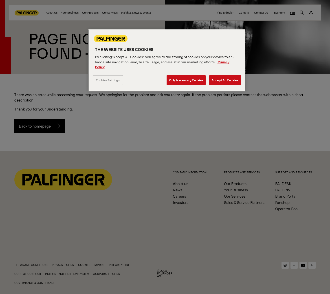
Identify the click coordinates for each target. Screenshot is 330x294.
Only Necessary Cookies (186, 80)
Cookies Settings (108, 80)
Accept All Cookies (225, 80)
